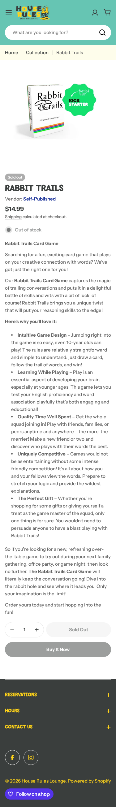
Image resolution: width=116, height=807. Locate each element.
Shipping (13, 216)
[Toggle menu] (8, 12)
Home (11, 52)
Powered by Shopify (89, 781)
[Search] (102, 32)
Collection (37, 52)
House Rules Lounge (44, 781)
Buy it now (58, 649)
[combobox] (58, 32)
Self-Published (39, 199)
